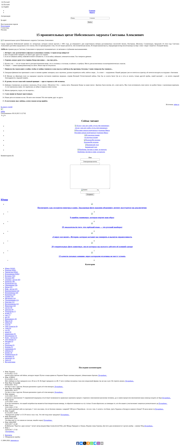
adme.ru (176, 104)
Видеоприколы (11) (12, 304)
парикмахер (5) (10, 349)
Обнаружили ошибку (12, 437)
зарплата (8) (9, 309)
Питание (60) (9, 278)
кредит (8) (8, 308)
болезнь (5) (9, 347)
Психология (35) (11, 283)
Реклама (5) (9, 341)
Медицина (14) (10, 298)
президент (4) (10, 358)
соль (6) (7, 324)
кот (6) (7, 317)
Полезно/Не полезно (91, 142)
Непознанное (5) (11, 336)
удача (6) (8, 328)
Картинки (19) (10, 294)
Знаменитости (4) (11, 354)
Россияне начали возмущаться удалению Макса (91, 133)
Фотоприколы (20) (11, 293)
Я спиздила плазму (91, 137)
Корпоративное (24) (12, 291)
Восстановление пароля (9, 24)
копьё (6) (8, 332)
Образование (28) (11, 285)
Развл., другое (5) (11, 338)
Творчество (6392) (11, 272)
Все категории (10, 362)
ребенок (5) (9, 351)
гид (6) (7, 330)
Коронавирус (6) (11, 319)
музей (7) (8, 313)
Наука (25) (8, 287)
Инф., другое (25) (11, 289)
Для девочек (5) (10, 339)
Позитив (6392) (10, 270)
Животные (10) (10, 306)
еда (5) (7, 343)
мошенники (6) (10, 334)
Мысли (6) (8, 321)
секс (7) (7, 315)
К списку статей (6, 107)
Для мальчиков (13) (12, 300)
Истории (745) (10, 276)
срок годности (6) (11, 326)
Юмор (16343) (10, 268)
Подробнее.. (102, 375)
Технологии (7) (10, 311)
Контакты (8, 435)
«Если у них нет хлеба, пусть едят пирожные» (91, 128)
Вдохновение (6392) (12, 274)
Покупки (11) (9, 302)
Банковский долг (91, 147)
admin (3, 111)
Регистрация (5, 26)
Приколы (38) (10, 281)
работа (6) (8, 323)
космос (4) (8, 352)
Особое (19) (9, 296)
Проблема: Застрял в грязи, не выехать (91, 152)
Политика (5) (9, 345)
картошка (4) (9, 356)
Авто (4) (8, 360)
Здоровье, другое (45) (12, 280)
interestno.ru (15, 440)
